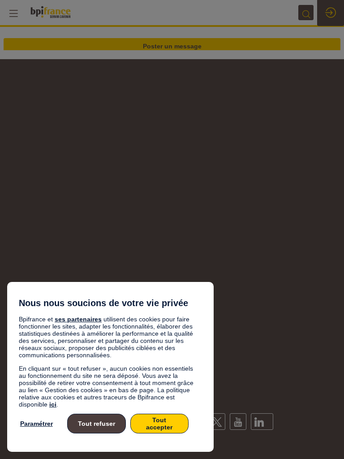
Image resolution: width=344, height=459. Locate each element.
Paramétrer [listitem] (36, 423)
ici (52, 404)
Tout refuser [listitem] (96, 423)
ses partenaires (78, 319)
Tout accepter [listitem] (159, 423)
